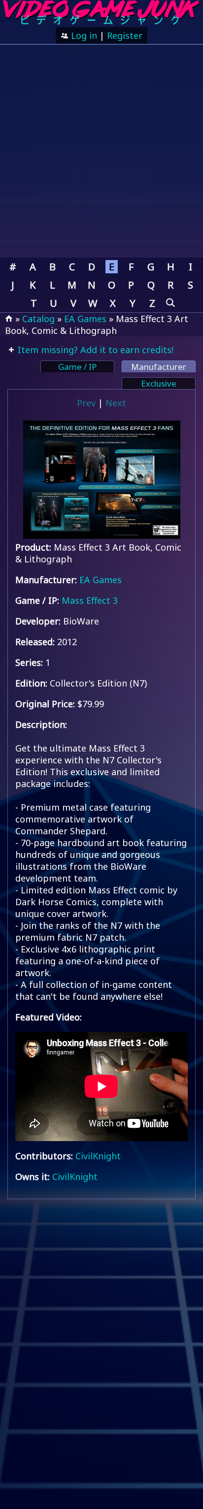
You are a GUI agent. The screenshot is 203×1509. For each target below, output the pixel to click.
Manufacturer (158, 366)
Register (124, 35)
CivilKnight (98, 1156)
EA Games (85, 319)
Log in (82, 35)
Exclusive (158, 383)
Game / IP (77, 366)
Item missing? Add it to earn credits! (94, 350)
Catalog (38, 319)
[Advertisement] (101, 151)
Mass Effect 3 (90, 600)
